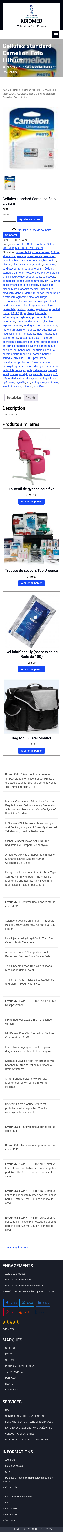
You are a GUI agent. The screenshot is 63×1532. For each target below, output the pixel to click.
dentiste (33, 284)
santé (6, 374)
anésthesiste (34, 256)
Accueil (7, 90)
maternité (19, 329)
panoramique (47, 345)
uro (28, 382)
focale (27, 305)
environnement (11, 301)
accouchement (41, 252)
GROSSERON (12, 1389)
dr (38, 293)
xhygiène (39, 386)
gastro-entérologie (43, 305)
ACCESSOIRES (25, 93)
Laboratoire (11, 1508)
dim (51, 284)
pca (10, 350)
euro (24, 301)
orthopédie (20, 345)
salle (29, 370)
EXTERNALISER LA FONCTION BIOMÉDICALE (28, 1427)
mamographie (49, 325)
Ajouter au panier (29, 219)
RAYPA (8, 1354)
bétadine (37, 260)
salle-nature (40, 370)
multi (39, 333)
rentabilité (8, 370)
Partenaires (11, 1514)
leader (28, 321)
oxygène (33, 345)
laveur (20, 321)
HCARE (9, 1383)
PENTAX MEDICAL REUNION (20, 1366)
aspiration (49, 256)
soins (47, 374)
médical (7, 333)
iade (6, 313)
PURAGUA (10, 1377)
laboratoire (9, 321)
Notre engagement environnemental (24, 1285)
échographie (52, 293)
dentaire (23, 284)
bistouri (7, 264)
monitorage (28, 333)
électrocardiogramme (15, 297)
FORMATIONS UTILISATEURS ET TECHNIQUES (29, 1421)
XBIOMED (31, 21)
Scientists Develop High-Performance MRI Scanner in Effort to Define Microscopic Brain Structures (30, 1065)
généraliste (9, 309)
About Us (10, 1460)
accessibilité (23, 252)
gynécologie (43, 309)
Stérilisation (11, 1520)
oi (51, 337)
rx (24, 370)
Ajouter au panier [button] (31, 501)
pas (5, 350)
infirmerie (40, 313)
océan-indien (41, 337)
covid (56, 280)
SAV (7, 1410)
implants (29, 313)
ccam (40, 268)
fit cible (53, 301)
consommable (34, 280)
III (21, 313)
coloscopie (49, 276)
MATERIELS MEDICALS (29, 248)
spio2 (54, 374)
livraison (38, 321)
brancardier (25, 264)
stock (29, 378)
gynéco (31, 309)
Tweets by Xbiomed (17, 1247)
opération (8, 341)
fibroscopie (41, 301)
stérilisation (18, 378)
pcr (15, 350)
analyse (21, 256)
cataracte (30, 268)
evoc (30, 301)
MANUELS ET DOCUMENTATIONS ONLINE (26, 1439)
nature (47, 333)
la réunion (46, 317)
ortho (10, 345)
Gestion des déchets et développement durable (29, 1291)
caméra (37, 264)
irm (37, 317)
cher (43, 272)
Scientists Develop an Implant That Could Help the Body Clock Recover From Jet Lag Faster (30, 924)
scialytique (25, 374)
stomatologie (41, 378)
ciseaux (12, 276)
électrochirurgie (38, 297)
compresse (9, 280)
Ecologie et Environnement (19, 1496)
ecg (42, 293)
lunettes (17, 325)
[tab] (55, 34)
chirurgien (53, 272)
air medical (9, 256)
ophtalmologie (49, 341)
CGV (7, 1471)
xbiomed (27, 386)
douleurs (30, 293)
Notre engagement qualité (18, 1279)
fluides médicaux (13, 305)
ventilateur (52, 382)
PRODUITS (25, 358)
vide (18, 386)
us (43, 382)
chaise (36, 272)
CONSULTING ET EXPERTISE (19, 1433)
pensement (24, 350)
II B (17, 313)
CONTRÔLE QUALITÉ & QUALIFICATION (25, 1416)
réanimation (52, 366)
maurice (30, 329)
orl (4, 345)
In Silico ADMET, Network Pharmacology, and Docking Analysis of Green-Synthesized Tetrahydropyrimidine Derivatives (31, 827)
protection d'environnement (34, 362)
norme (14, 337)
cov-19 (48, 280)
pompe (37, 354)
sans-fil (52, 370)
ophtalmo (33, 341)
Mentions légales (14, 1466)
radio (28, 366)
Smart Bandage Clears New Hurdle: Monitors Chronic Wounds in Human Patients (26, 1082)
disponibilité (10, 289)
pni (30, 354)
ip (33, 317)
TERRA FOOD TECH (15, 1371)
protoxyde (8, 366)
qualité (19, 366)
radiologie (38, 366)
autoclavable (10, 260)
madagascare (31, 325)
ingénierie (24, 317)
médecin (52, 329)
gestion (21, 309)
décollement (10, 284)
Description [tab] (14, 397)
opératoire (21, 341)
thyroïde (20, 382)
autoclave (25, 260)
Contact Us (11, 1487)
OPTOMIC (10, 1360)
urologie (36, 382)
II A (12, 313)
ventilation (9, 386)
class (21, 276)
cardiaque (49, 264)
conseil (21, 280)
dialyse (43, 284)
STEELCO (10, 1348)
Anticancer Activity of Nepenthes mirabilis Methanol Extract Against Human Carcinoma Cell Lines (30, 858)
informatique (10, 317)
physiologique (11, 354)
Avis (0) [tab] (30, 397)
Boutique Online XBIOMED (28, 90)
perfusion (38, 350)
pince (23, 354)
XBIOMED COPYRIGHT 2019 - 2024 (31, 1529)
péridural (50, 350)
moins (16, 333)
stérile (6, 378)
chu (5, 276)
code (38, 276)
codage (30, 276)
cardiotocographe (13, 268)
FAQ (7, 1502)
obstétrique (26, 337)
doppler (19, 293)
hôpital (56, 309)
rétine (18, 370)
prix (16, 358)
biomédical (49, 260)
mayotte (41, 329)
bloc (15, 264)
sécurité (37, 374)
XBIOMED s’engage (15, 1273)
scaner (14, 374)
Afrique (55, 252)
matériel (7, 329)
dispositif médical (28, 289)
